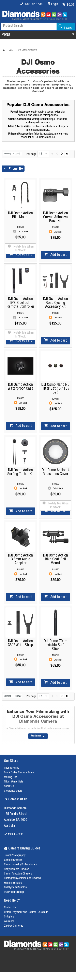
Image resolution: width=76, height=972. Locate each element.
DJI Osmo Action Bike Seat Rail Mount (55, 559)
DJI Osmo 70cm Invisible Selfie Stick (55, 645)
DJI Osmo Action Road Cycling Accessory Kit (55, 303)
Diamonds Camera (15, 808)
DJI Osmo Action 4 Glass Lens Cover (55, 472)
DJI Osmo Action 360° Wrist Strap (20, 643)
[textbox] (29, 26)
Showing (12, 154)
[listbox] (43, 154)
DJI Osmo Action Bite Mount (20, 215)
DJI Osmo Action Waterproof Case (20, 387)
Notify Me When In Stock (23, 248)
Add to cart (23, 254)
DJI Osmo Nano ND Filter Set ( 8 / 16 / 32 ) (55, 388)
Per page (31, 154)
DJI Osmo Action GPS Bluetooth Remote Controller (20, 303)
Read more (36, 736)
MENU (6, 35)
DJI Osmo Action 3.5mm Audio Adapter (20, 559)
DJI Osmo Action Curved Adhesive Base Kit (55, 217)
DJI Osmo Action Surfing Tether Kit (20, 472)
